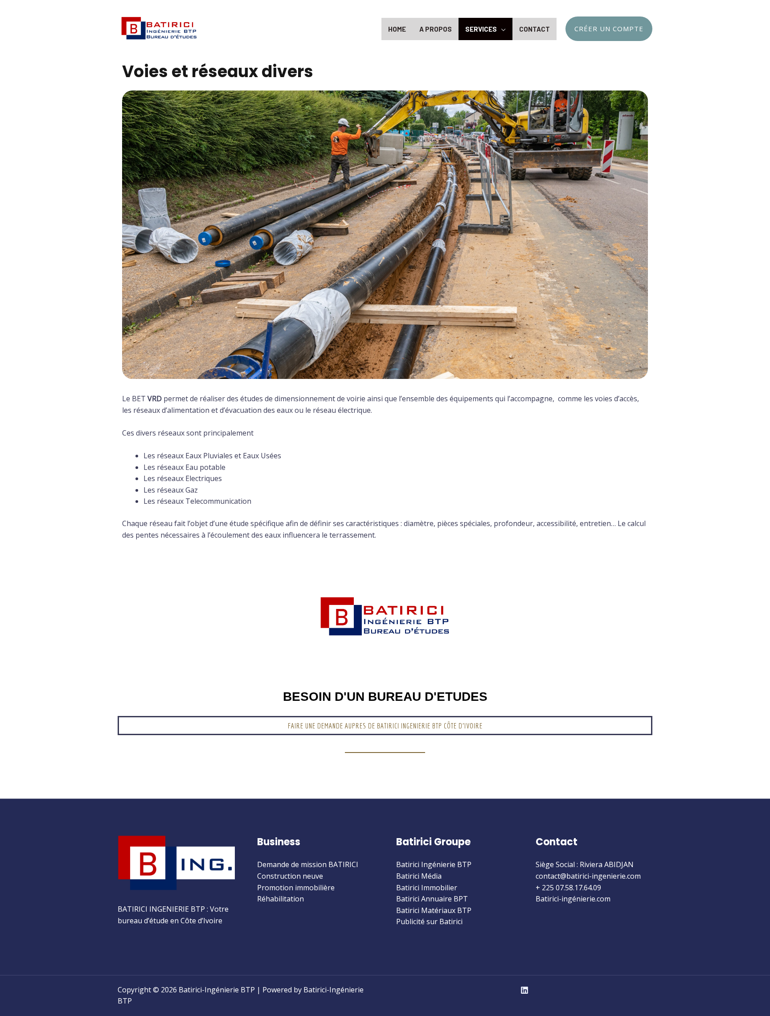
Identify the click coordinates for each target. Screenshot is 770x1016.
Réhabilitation (280, 899)
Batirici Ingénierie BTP (433, 864)
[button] (385, 725)
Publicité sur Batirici (429, 921)
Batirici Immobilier (426, 888)
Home (397, 29)
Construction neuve (290, 876)
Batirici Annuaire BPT (432, 899)
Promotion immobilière (296, 888)
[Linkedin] (524, 990)
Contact (534, 29)
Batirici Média (419, 876)
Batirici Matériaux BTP (433, 910)
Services (481, 29)
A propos (435, 29)
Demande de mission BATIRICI (307, 864)
